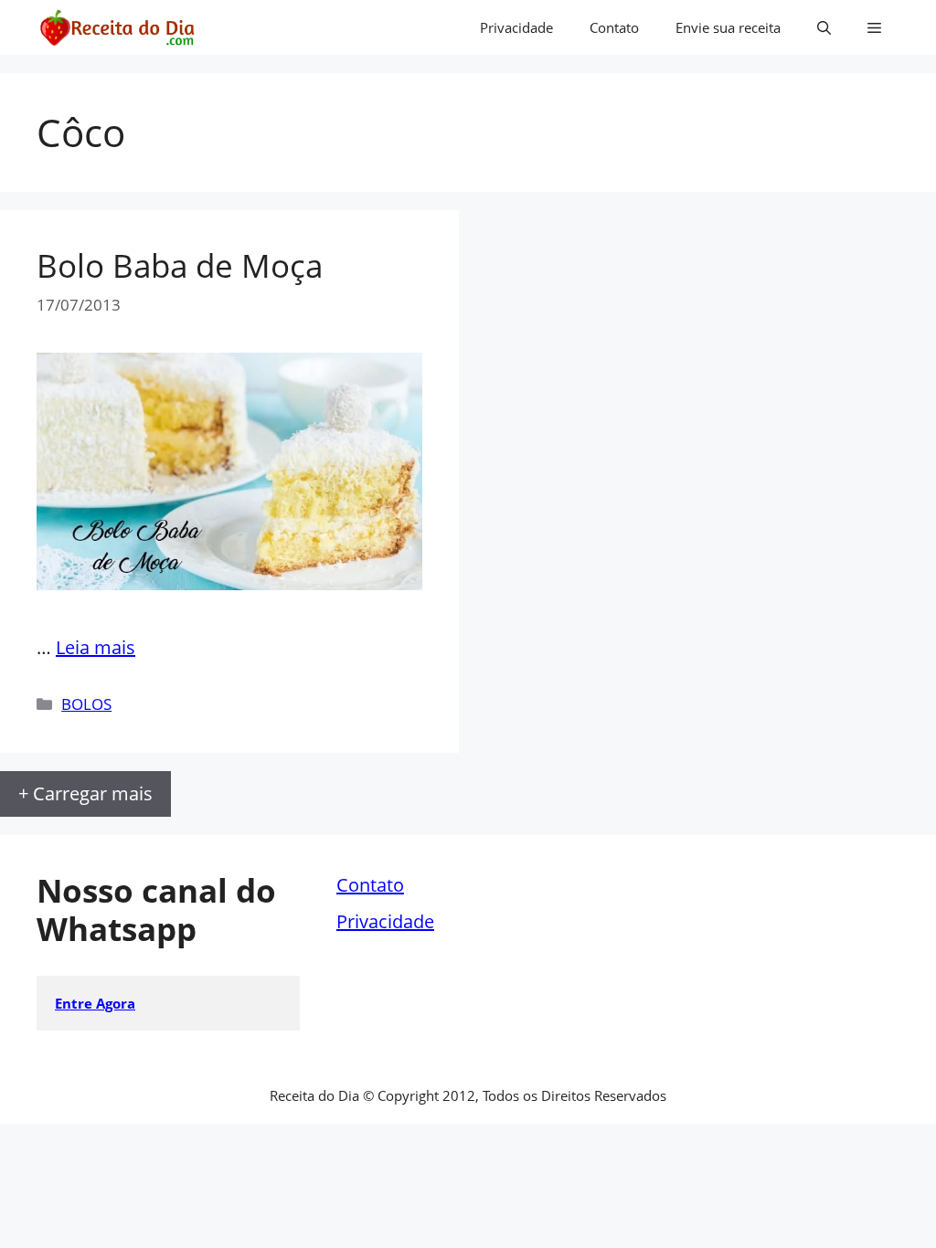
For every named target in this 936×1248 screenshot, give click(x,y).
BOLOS (86, 703)
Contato (614, 27)
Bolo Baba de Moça (180, 265)
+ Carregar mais (85, 793)
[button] (824, 27)
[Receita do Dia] (117, 27)
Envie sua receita (728, 27)
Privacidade (516, 27)
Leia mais (95, 647)
